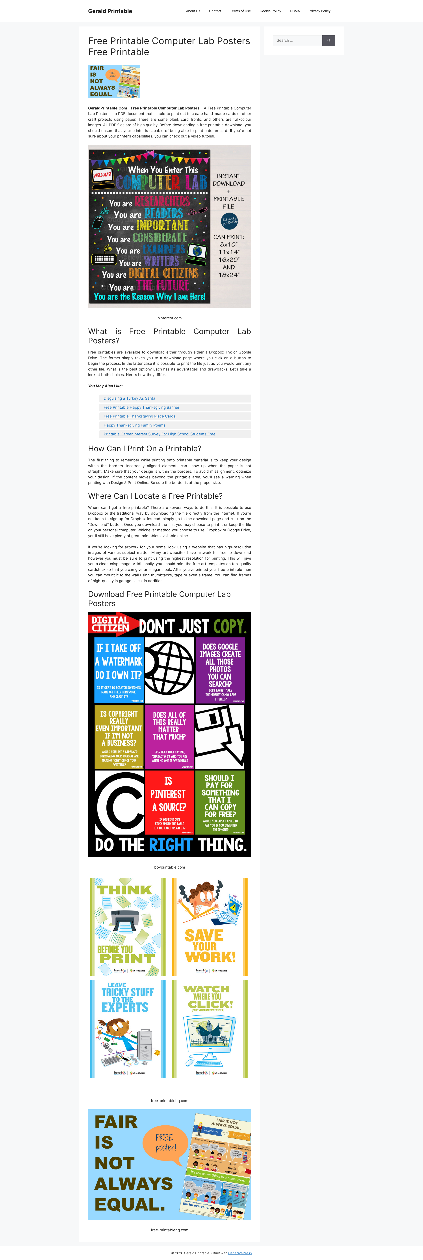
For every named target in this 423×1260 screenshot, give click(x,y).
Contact (215, 11)
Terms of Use (240, 11)
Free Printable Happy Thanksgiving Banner (141, 407)
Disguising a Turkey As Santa (129, 398)
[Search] (328, 40)
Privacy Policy (319, 11)
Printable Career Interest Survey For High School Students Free (159, 434)
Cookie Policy (270, 11)
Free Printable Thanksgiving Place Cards (140, 416)
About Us (193, 11)
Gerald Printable (110, 11)
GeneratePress (240, 1253)
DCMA (295, 11)
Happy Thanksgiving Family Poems (134, 425)
